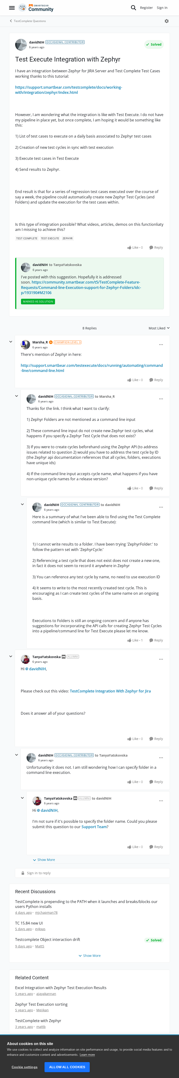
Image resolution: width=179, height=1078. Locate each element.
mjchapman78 (46, 912)
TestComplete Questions (30, 21)
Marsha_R (40, 342)
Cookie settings (25, 1067)
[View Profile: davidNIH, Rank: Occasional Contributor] (21, 45)
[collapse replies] (11, 342)
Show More (46, 859)
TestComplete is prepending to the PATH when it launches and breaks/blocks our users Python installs (86, 904)
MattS (39, 946)
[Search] (133, 8)
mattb (41, 1026)
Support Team (94, 826)
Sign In (162, 7)
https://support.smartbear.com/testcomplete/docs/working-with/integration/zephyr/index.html (68, 90)
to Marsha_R (105, 396)
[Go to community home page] (36, 8)
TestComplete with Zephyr (38, 1020)
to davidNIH (110, 505)
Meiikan (42, 1010)
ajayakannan (46, 993)
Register (146, 7)
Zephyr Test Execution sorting (41, 1004)
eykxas (40, 929)
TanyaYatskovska (46, 657)
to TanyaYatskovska (65, 264)
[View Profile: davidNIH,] (25, 267)
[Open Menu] (166, 21)
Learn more (87, 1054)
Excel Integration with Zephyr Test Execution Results (61, 987)
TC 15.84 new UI (29, 923)
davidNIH (36, 42)
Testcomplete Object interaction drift (47, 939)
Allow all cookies (67, 1067)
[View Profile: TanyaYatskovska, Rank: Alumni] (25, 659)
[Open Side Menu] (12, 7)
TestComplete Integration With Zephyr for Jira (110, 691)
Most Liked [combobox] (159, 328)
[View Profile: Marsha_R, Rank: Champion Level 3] (25, 344)
